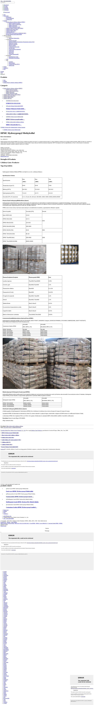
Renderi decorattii (13, 40)
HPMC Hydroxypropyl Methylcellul (10, 432)
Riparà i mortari (12, 45)
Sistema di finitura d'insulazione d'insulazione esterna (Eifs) (21, 41)
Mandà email (3, 525)
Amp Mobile (14, 522)
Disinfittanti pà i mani (13, 56)
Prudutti (5, 20)
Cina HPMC (32, 523)
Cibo (7, 59)
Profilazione (8, 17)
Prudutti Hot (3, 522)
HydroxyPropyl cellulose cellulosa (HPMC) (15, 22)
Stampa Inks (11, 65)
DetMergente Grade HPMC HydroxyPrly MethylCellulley (22, 502)
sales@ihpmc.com (7, 516)
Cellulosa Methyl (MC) (11, 30)
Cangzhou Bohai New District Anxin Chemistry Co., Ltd (13, 430)
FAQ (4, 69)
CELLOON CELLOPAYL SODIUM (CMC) (16, 33)
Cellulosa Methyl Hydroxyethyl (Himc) (14, 28)
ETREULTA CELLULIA (13, 103)
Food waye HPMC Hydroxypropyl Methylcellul (19, 491)
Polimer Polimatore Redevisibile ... (15, 108)
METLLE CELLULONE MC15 (22, 523)
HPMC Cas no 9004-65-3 (41, 523)
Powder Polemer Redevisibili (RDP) (14, 34)
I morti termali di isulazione (15, 49)
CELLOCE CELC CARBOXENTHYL (17, 114)
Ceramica (11, 61)
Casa (4, 14)
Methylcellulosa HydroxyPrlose (7, 523)
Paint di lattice (12, 63)
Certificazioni (9, 19)
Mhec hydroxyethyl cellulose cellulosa (14, 426)
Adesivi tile (11, 50)
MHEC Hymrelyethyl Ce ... (13, 124)
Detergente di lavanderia (14, 58)
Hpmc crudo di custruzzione (15, 24)
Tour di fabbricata (10, 18)
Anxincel (3, 449)
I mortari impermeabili (13, 54)
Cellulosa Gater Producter (36, 430)
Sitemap (8, 522)
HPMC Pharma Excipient (14, 23)
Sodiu (3, 439)
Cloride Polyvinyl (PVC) (14, 64)
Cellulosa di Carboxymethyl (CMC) (12, 439)
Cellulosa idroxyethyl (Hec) (12, 29)
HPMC (60, 523)
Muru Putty (11, 53)
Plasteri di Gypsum (13, 43)
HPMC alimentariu (13, 25)
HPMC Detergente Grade (14, 27)
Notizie (4, 66)
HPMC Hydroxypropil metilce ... (15, 119)
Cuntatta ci (5, 68)
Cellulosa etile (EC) (10, 32)
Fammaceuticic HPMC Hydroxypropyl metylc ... (20, 496)
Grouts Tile (11, 51)
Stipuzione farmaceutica (14, 38)
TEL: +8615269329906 (6, 1)
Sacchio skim (12, 48)
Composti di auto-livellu (14, 46)
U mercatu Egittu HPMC (53, 523)
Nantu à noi (5, 15)
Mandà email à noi (5, 156)
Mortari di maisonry (13, 44)
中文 (2, 72)
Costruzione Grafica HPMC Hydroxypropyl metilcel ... (21, 507)
